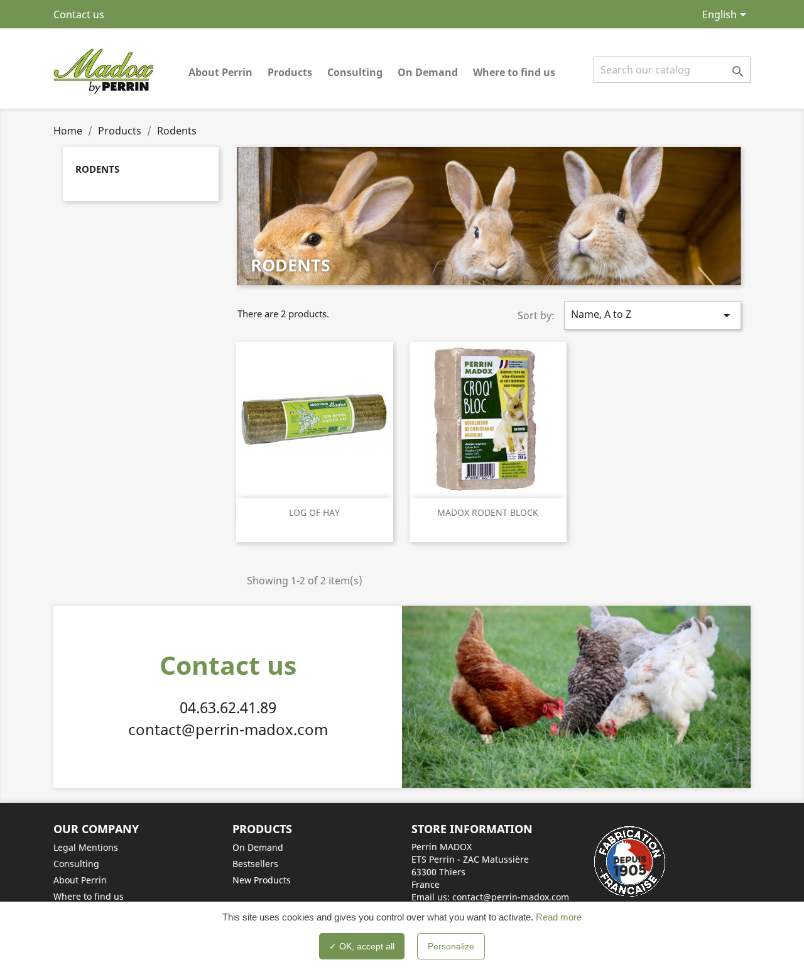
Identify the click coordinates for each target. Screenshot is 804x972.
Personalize (451, 946)
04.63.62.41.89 (228, 707)
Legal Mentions (85, 847)
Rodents (97, 169)
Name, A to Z (652, 315)
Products (290, 72)
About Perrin (220, 72)
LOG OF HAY (314, 512)
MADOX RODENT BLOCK (487, 512)
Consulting (355, 72)
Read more (557, 917)
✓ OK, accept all (361, 946)
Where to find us (514, 72)
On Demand (428, 72)
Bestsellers (255, 864)
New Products (261, 880)
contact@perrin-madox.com (228, 729)
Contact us (78, 14)
